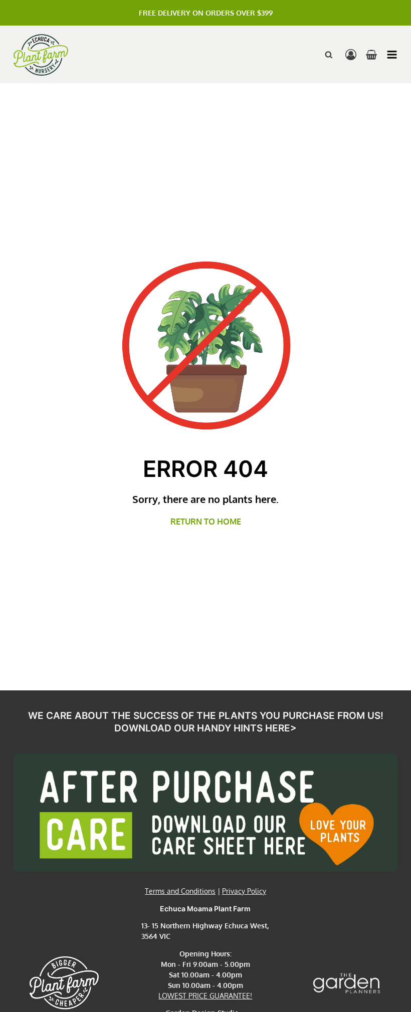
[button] (391, 54)
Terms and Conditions (180, 891)
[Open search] (329, 54)
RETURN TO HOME (205, 522)
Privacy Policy (244, 891)
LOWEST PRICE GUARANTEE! (205, 995)
